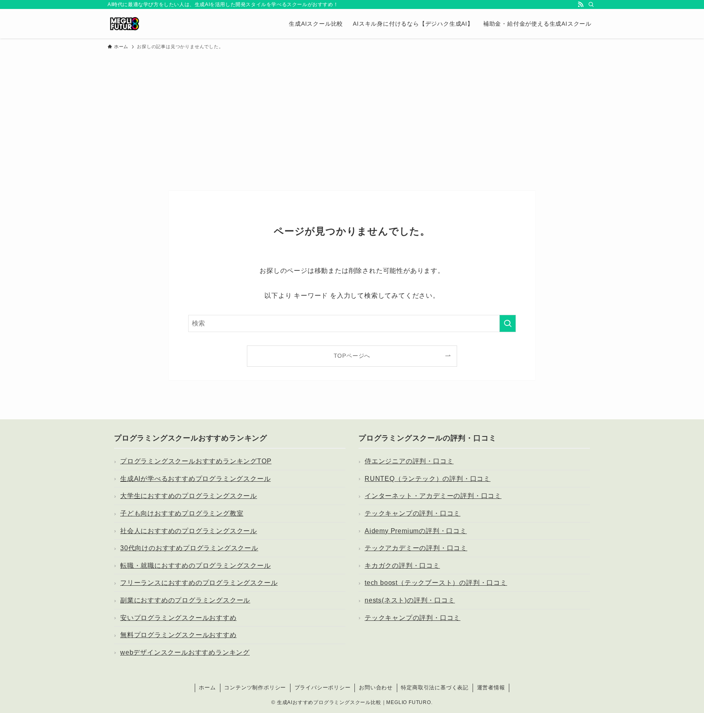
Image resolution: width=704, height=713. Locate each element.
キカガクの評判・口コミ (402, 565)
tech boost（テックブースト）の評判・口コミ (436, 582)
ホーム (207, 687)
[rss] (580, 4)
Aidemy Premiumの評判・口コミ (416, 530)
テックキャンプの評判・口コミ (412, 513)
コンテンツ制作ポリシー (255, 687)
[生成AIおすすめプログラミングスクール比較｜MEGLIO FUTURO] (124, 24)
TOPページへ (352, 355)
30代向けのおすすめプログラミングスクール (189, 548)
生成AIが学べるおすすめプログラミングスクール (195, 478)
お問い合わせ (376, 687)
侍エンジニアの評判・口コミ (409, 461)
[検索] (591, 4)
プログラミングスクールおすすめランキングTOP (195, 461)
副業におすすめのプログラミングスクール (185, 600)
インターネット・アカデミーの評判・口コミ (433, 495)
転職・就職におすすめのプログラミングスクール (195, 565)
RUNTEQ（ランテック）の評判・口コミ (428, 478)
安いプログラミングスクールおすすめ (178, 617)
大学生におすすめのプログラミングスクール (188, 495)
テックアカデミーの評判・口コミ (416, 548)
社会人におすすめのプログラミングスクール (188, 530)
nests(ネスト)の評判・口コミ (410, 600)
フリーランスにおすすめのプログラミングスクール (198, 582)
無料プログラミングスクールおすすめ (178, 634)
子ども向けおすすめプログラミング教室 (181, 513)
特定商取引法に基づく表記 (435, 687)
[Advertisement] (352, 117)
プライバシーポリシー (323, 687)
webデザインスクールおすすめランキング (185, 652)
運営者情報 (491, 687)
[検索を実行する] (507, 323)
